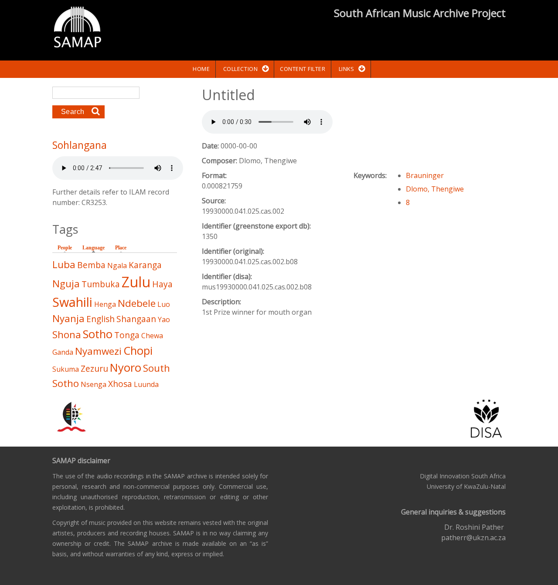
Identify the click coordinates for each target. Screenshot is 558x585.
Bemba (91, 265)
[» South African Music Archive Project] (77, 28)
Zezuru (94, 368)
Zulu (136, 281)
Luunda (146, 384)
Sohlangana (79, 145)
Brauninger (425, 175)
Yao (164, 319)
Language (95, 248)
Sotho (97, 334)
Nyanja (68, 318)
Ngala (117, 265)
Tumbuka (101, 284)
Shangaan (136, 319)
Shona (66, 334)
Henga (105, 304)
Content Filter (302, 69)
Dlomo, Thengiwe (435, 189)
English (100, 319)
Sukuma (65, 369)
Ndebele (137, 303)
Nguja (66, 283)
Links (346, 69)
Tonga (127, 335)
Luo (163, 304)
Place (120, 248)
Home (201, 69)
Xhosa (120, 384)
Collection (240, 69)
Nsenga (93, 384)
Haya (162, 284)
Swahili (72, 301)
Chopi (138, 350)
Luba (63, 264)
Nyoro (125, 367)
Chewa (152, 335)
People (65, 248)
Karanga (145, 265)
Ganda (62, 352)
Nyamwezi (98, 351)
